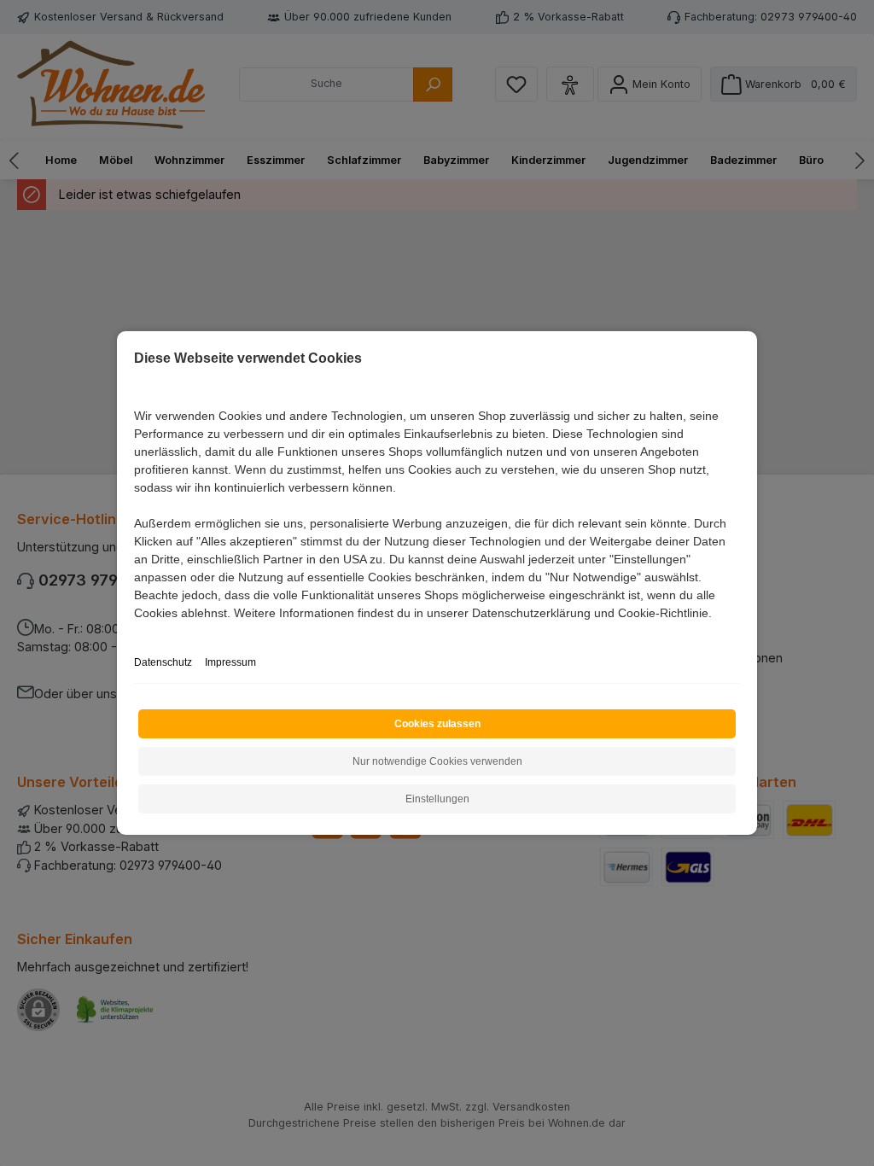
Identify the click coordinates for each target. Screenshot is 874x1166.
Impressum (230, 662)
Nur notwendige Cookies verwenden (437, 761)
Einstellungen (437, 799)
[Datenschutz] (135, 632)
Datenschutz (163, 662)
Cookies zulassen (437, 724)
